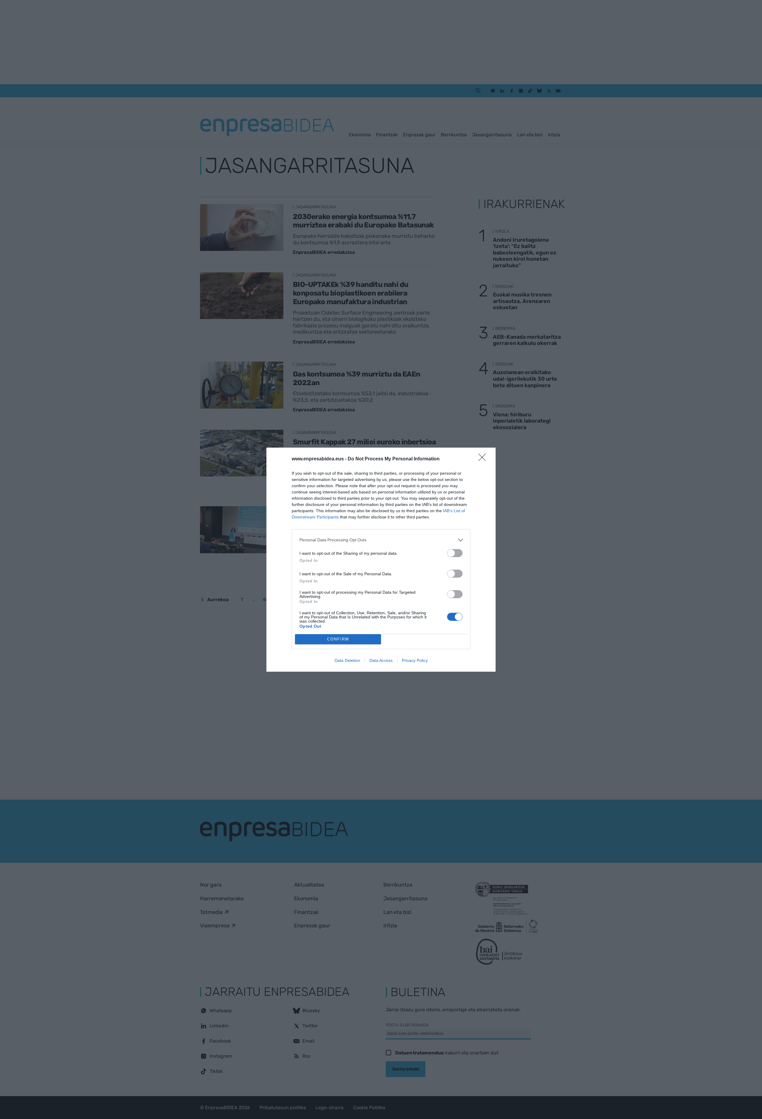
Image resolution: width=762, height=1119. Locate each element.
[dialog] (381, 560)
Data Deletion (347, 660)
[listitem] (381, 540)
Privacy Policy (415, 660)
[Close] (484, 459)
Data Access (381, 660)
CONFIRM (338, 639)
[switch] (455, 553)
